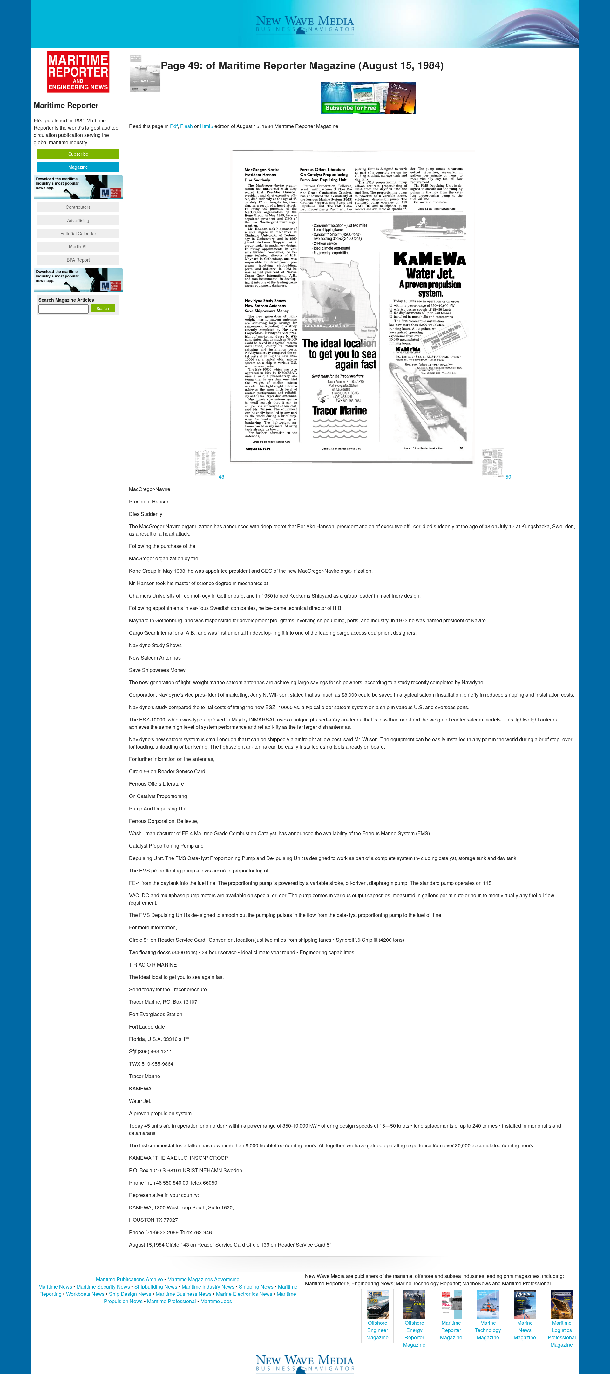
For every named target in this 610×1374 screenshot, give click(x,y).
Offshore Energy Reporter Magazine (414, 1333)
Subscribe (78, 154)
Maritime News (55, 1286)
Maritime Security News (103, 1286)
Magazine (78, 167)
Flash (186, 126)
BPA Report (78, 259)
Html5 (206, 126)
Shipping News (256, 1286)
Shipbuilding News (155, 1286)
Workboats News (85, 1293)
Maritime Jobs (216, 1301)
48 (221, 476)
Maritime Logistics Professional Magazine (562, 1333)
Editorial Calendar (78, 233)
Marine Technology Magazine (488, 1330)
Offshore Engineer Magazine (377, 1330)
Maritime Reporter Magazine (451, 1330)
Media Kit (78, 246)
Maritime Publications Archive (129, 1279)
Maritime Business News (184, 1293)
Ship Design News (130, 1293)
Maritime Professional (171, 1301)
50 (507, 476)
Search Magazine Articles (66, 300)
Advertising (78, 220)
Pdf (174, 126)
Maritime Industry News (208, 1286)
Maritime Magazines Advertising (203, 1279)
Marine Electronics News (244, 1293)
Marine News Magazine (525, 1330)
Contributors (78, 207)
